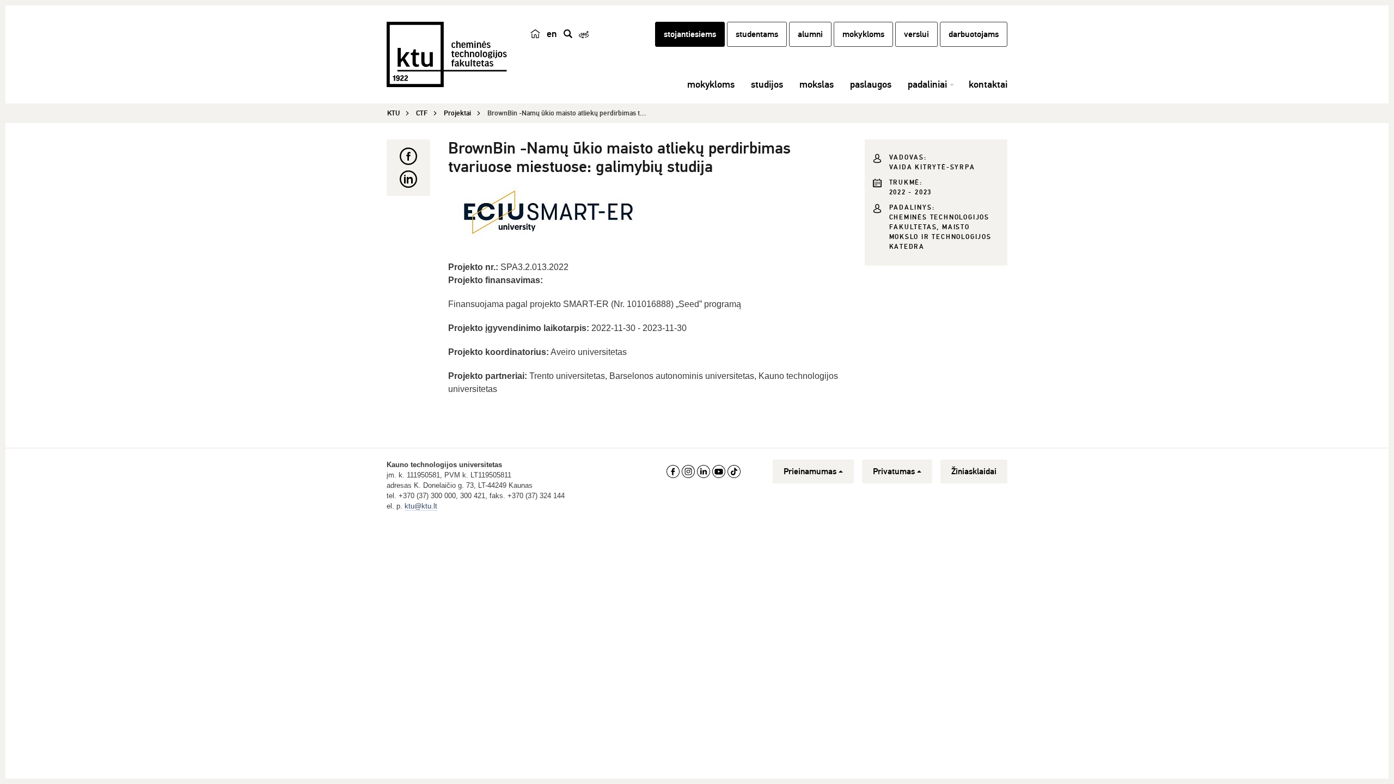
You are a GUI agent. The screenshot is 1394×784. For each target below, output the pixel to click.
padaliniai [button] (927, 84)
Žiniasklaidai (973, 471)
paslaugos (870, 84)
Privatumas (894, 471)
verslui (916, 34)
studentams (757, 34)
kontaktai (988, 84)
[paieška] (568, 33)
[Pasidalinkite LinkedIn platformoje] (408, 179)
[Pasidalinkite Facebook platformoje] (408, 156)
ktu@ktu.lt (421, 506)
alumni (810, 34)
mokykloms (863, 34)
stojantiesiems (690, 34)
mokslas (816, 84)
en (552, 34)
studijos (767, 84)
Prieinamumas (810, 471)
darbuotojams (974, 34)
